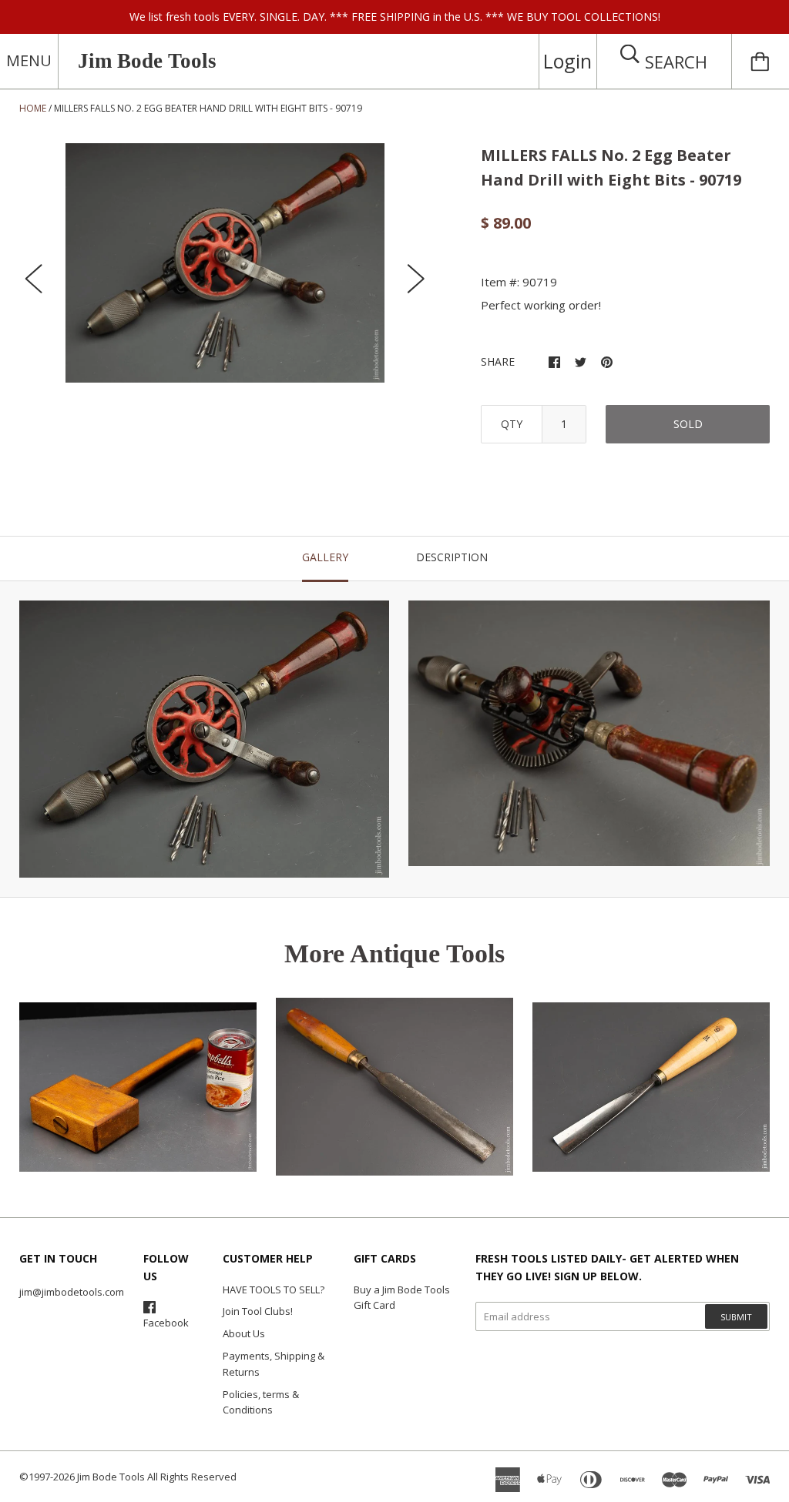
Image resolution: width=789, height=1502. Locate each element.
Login (567, 61)
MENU (29, 60)
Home (32, 108)
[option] (225, 263)
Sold (688, 423)
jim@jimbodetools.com (71, 1292)
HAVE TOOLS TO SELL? (273, 1289)
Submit (736, 1317)
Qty (511, 423)
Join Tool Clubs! (258, 1311)
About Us (244, 1333)
